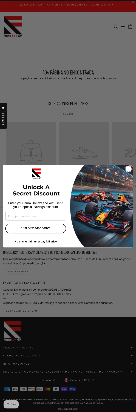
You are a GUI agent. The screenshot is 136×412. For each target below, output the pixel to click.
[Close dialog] (128, 169)
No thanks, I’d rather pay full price (36, 241)
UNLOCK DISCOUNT (35, 228)
